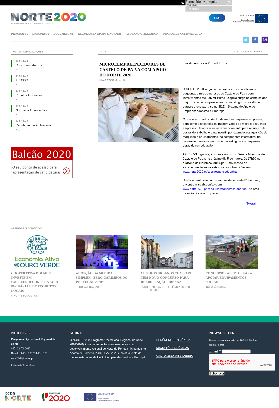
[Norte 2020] (49, 20)
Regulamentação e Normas (100, 33)
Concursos (40, 33)
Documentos (63, 33)
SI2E (235, 51)
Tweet (251, 204)
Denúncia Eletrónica (173, 340)
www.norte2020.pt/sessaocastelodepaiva (209, 171)
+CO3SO (22, 80)
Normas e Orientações (31, 110)
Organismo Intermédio (174, 355)
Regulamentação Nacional (34, 125)
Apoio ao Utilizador (142, 33)
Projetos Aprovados (29, 95)
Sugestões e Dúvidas (172, 347)
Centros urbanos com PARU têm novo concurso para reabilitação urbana (166, 277)
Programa (19, 33)
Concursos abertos (29, 65)
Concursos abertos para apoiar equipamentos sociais (229, 277)
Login (182, 3)
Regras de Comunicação (182, 33)
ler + (18, 69)
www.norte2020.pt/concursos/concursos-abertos (214, 189)
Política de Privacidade (22, 365)
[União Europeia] (249, 22)
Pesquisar (191, 4)
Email (215, 351)
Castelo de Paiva (252, 51)
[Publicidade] (42, 177)
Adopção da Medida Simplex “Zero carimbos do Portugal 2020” (102, 277)
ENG (217, 18)
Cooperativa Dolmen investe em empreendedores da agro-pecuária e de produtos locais (36, 281)
